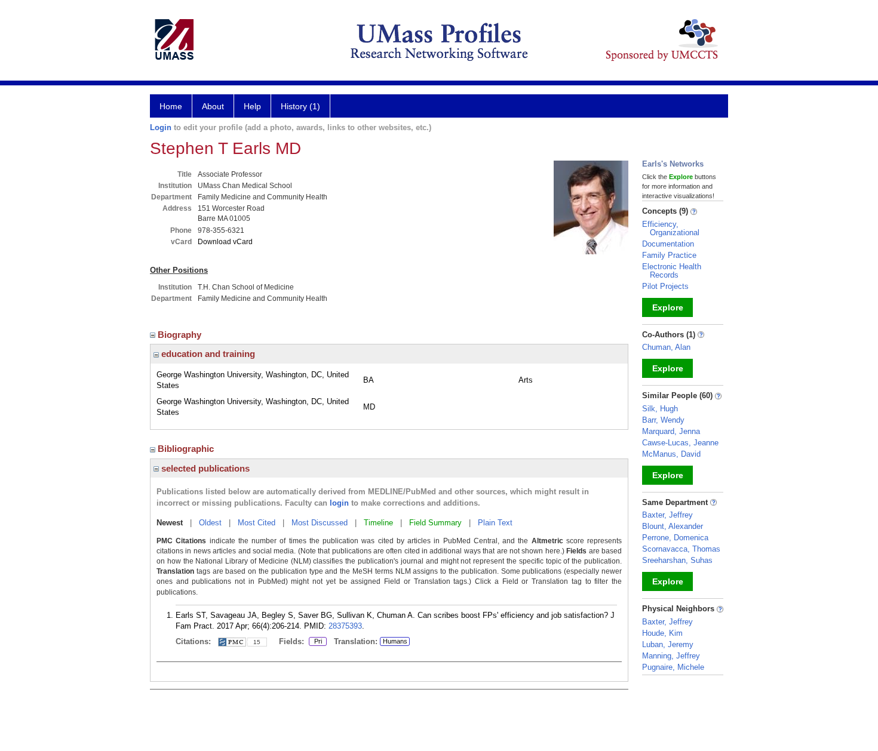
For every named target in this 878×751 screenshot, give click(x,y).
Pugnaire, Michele (673, 667)
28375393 (345, 625)
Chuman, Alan (666, 347)
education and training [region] (207, 354)
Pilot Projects (665, 286)
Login (160, 127)
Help (252, 106)
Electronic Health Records (671, 270)
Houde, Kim (662, 633)
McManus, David (671, 454)
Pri (315, 642)
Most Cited (256, 522)
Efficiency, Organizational (670, 228)
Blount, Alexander (672, 526)
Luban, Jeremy (667, 644)
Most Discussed (319, 522)
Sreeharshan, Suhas (677, 560)
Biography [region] (181, 335)
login (339, 502)
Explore (667, 307)
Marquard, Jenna (671, 431)
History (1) (300, 106)
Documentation (668, 243)
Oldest (210, 522)
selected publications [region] (204, 468)
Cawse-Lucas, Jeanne (680, 442)
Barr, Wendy (663, 419)
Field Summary (435, 522)
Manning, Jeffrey (671, 655)
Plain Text (495, 522)
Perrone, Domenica (675, 537)
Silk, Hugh (660, 408)
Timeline (378, 522)
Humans (395, 641)
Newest (169, 522)
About (213, 106)
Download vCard (225, 242)
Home (170, 106)
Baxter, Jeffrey (667, 514)
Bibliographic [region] (187, 449)
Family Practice (669, 255)
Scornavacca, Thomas (681, 548)
